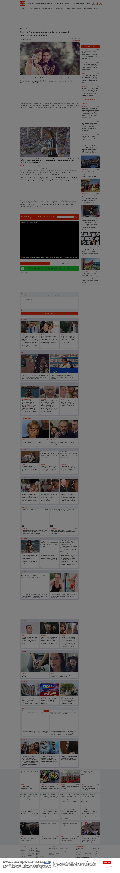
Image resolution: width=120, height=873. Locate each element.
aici (45, 867)
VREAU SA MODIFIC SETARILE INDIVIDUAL (107, 867)
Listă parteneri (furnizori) (57, 867)
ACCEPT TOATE (107, 862)
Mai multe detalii (47, 863)
